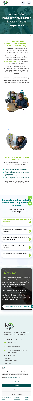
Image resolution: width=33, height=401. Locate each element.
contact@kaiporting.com (13, 346)
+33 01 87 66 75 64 (12, 342)
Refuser (16, 390)
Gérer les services (16, 381)
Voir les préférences (16, 394)
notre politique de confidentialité (13, 377)
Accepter (16, 385)
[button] (30, 368)
